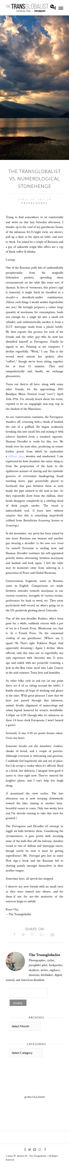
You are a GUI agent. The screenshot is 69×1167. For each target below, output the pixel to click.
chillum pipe (16, 456)
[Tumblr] (24, 1150)
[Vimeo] (34, 1150)
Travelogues (34, 203)
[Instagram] (39, 1150)
